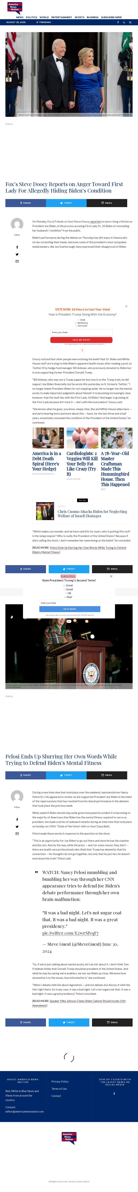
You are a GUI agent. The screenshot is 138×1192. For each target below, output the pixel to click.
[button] (69, 580)
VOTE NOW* (69, 609)
